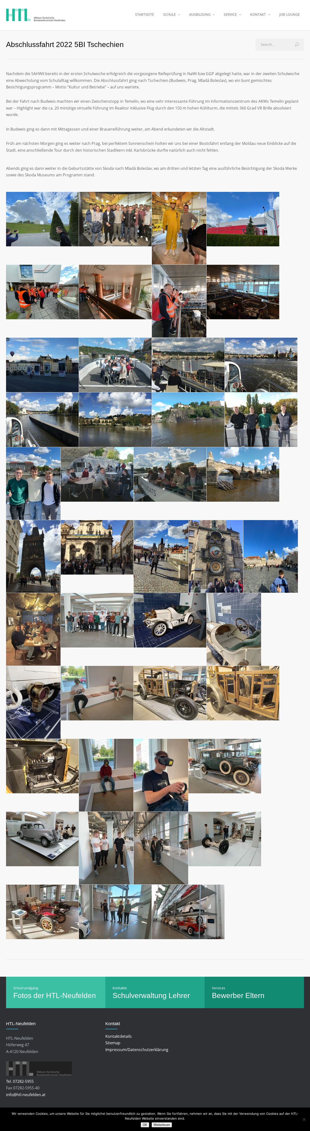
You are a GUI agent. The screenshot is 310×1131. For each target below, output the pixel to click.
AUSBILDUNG (199, 14)
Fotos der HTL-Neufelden (54, 995)
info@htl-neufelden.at (26, 1094)
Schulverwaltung (140, 995)
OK (145, 1125)
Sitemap (112, 1042)
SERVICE (230, 14)
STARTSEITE (144, 14)
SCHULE (169, 14)
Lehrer (179, 995)
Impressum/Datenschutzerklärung (136, 1049)
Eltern (254, 995)
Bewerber (227, 995)
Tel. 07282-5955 (20, 1081)
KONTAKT (258, 14)
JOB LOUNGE (289, 14)
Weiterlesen (162, 1125)
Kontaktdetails (118, 1036)
